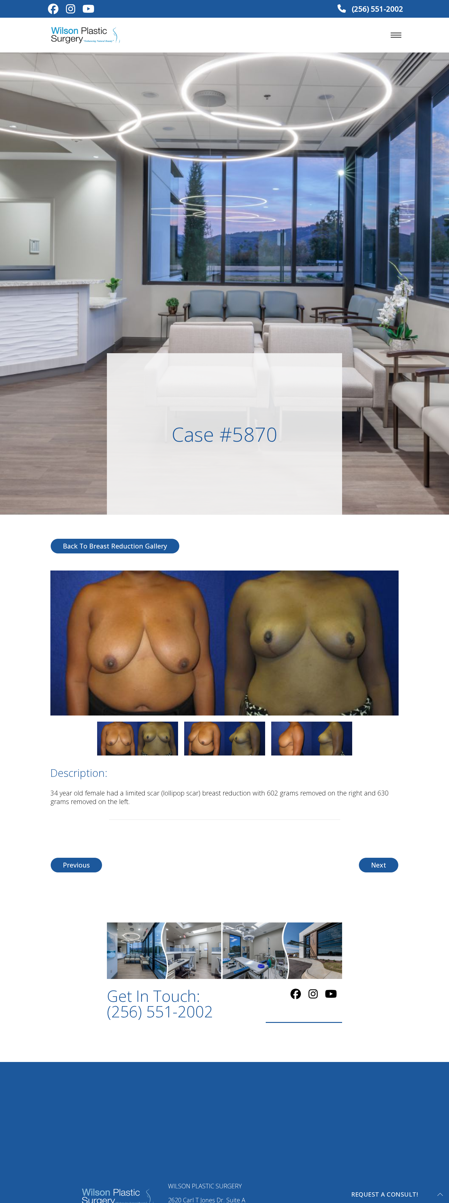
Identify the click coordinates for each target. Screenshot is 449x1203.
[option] (224, 643)
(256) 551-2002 (376, 8)
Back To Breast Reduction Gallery (115, 546)
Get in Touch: (160, 1003)
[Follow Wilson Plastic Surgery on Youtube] (88, 10)
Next (378, 865)
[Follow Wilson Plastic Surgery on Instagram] (70, 10)
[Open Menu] (396, 35)
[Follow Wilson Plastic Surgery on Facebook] (53, 10)
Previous (76, 865)
